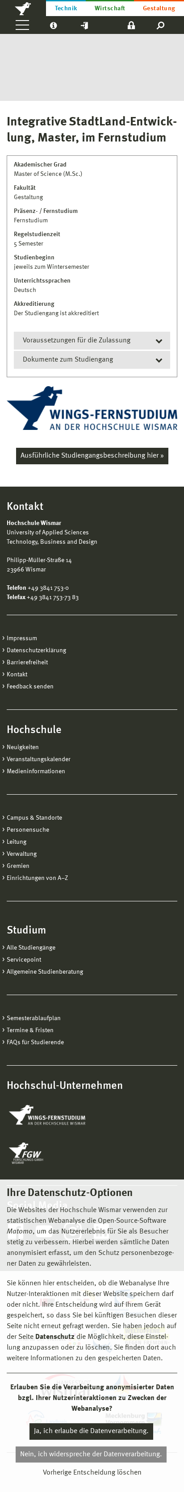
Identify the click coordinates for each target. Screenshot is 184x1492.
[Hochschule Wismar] (23, 8)
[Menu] (22, 25)
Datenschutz (55, 1337)
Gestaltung (159, 8)
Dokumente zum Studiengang (68, 359)
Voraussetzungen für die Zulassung (76, 340)
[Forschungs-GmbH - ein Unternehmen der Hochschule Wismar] (47, 1153)
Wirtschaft (110, 8)
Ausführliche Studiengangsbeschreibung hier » (92, 455)
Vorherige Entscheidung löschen (92, 1472)
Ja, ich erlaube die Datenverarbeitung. (91, 1431)
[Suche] (161, 25)
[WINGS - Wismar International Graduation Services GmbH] (57, 1115)
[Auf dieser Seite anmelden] (131, 25)
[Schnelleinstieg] (84, 25)
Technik (66, 8)
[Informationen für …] (53, 25)
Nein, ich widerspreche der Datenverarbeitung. (91, 1454)
